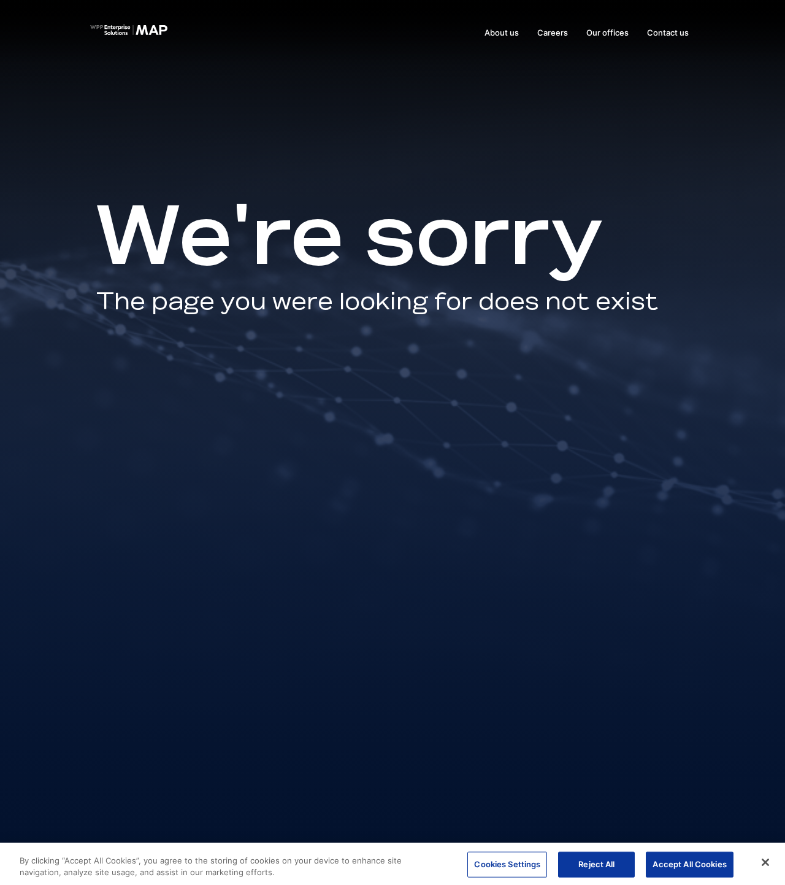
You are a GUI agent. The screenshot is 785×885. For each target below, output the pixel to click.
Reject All (596, 864)
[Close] (765, 862)
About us (501, 32)
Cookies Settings (507, 864)
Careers (552, 32)
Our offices (607, 32)
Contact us (668, 32)
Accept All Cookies (689, 864)
